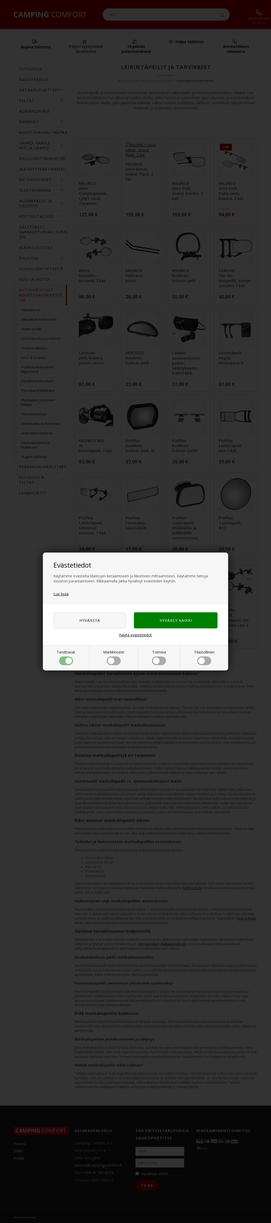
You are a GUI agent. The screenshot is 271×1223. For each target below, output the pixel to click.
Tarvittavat (66, 652)
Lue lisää (61, 593)
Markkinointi (113, 652)
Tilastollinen (204, 652)
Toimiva (159, 652)
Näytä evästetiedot (135, 634)
